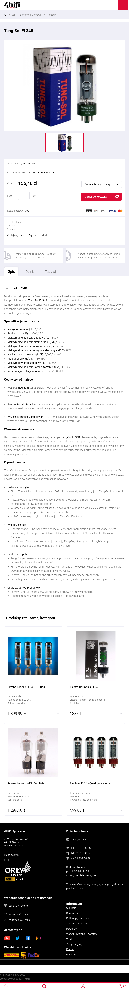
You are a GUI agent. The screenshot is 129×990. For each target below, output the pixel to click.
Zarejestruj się (74, 944)
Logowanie (83, 986)
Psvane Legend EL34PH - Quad (33, 672)
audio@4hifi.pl (78, 839)
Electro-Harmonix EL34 (96, 672)
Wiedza (70, 939)
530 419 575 (20, 905)
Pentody (51, 14)
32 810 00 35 (83, 848)
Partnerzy (71, 928)
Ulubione (71, 954)
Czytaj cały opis (15, 235)
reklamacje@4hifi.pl (19, 919)
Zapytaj (48, 270)
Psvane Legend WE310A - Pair (33, 769)
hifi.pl (12, 14)
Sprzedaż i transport (77, 923)
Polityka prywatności (77, 918)
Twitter (17, 938)
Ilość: (10, 195)
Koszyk (70, 949)
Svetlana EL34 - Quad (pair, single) (96, 769)
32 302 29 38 (83, 858)
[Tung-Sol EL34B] (64, 85)
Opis (9, 270)
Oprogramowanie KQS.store (15, 978)
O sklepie (71, 907)
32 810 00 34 (83, 853)
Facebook (28, 938)
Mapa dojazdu (11, 854)
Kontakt (8, 860)
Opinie (29, 271)
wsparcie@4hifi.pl (18, 914)
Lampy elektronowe (30, 14)
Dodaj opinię (28, 163)
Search (44, 986)
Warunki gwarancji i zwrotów (81, 933)
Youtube (7, 938)
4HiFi (14, 5)
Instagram (38, 938)
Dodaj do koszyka (95, 196)
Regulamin (72, 913)
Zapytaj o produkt (38, 235)
